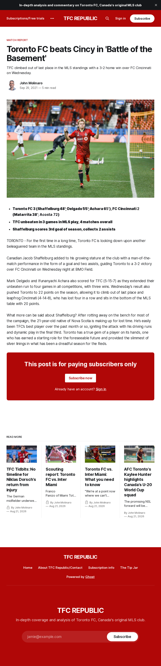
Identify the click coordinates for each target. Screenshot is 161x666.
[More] (52, 18)
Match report (17, 40)
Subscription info (101, 568)
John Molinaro (31, 83)
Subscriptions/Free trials (25, 18)
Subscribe (142, 18)
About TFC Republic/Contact (60, 568)
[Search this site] (107, 18)
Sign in (120, 18)
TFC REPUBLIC (80, 18)
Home (27, 568)
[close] (156, 5)
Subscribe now (80, 378)
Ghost (90, 577)
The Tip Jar (129, 568)
